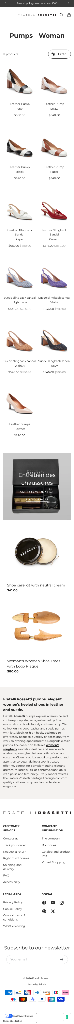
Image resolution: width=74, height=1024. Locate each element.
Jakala (42, 984)
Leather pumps (19, 424)
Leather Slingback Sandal (19, 232)
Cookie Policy (12, 909)
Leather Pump (20, 104)
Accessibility (11, 882)
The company (51, 838)
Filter (61, 54)
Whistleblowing (14, 926)
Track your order (14, 845)
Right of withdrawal (16, 858)
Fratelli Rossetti (41, 978)
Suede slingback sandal (20, 297)
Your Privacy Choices (23, 1016)
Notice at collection (12, 1021)
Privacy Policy (13, 902)
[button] (69, 15)
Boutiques (49, 845)
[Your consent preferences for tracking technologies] (67, 1017)
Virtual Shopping (53, 862)
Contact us (10, 838)
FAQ (6, 875)
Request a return (14, 851)
